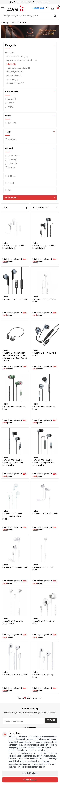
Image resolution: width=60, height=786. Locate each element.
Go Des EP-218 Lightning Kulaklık (14, 567)
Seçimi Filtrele (11, 197)
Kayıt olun (51, 720)
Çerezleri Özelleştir (30, 773)
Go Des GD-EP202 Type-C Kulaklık (15, 299)
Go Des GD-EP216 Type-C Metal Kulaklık (44, 354)
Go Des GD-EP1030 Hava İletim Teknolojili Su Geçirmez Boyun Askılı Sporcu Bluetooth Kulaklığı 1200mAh (14, 357)
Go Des (14, 23)
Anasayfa (6, 23)
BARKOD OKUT (38, 8)
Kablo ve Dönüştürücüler (17, 57)
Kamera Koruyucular (15, 83)
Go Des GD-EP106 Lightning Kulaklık (42, 675)
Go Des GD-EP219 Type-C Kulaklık (45, 514)
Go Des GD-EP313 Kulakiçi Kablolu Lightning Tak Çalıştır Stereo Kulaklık (43, 462)
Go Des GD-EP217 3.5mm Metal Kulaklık (13, 407)
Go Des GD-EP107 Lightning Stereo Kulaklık (12, 622)
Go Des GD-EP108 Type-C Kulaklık (15, 674)
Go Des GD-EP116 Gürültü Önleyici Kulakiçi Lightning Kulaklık (12, 516)
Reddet (46, 761)
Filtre (5, 207)
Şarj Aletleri (12, 80)
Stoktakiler (12, 176)
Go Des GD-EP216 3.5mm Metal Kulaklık (43, 407)
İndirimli (11, 183)
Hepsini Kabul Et (30, 780)
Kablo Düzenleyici (14, 76)
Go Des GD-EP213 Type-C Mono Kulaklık (44, 300)
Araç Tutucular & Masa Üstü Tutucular (21, 60)
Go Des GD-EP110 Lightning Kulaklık (42, 568)
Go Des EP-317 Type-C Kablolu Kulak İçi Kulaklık (43, 247)
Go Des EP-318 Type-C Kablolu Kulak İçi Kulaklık (13, 247)
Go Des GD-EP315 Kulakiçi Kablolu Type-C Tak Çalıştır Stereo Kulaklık (12, 462)
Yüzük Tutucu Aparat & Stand (18, 68)
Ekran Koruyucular (15, 72)
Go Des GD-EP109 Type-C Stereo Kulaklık (44, 622)
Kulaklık (11, 64)
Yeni (9, 190)
